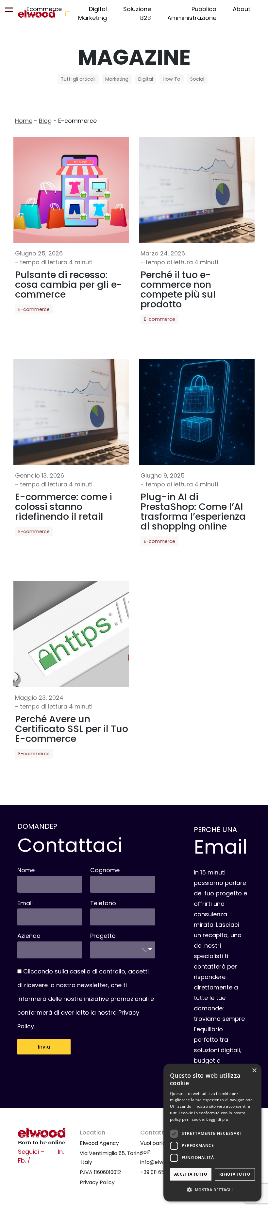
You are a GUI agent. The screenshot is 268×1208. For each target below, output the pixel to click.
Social (197, 79)
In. (61, 1152)
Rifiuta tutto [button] (234, 1174)
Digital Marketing (92, 13)
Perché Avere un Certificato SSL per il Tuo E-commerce (71, 728)
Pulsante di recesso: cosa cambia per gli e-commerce (68, 284)
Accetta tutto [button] (190, 1174)
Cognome (105, 870)
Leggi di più (217, 1119)
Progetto (103, 936)
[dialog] (212, 1132)
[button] (212, 1190)
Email (25, 903)
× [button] (254, 1070)
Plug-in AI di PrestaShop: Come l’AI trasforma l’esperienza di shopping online (193, 511)
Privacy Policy (97, 1182)
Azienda (29, 936)
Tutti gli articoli (78, 79)
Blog (45, 121)
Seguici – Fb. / (31, 1156)
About (241, 9)
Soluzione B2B (137, 13)
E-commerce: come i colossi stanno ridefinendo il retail (63, 506)
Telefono (103, 903)
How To (171, 79)
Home (23, 121)
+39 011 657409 (158, 1172)
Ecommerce (44, 9)
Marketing (116, 79)
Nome (26, 870)
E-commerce (34, 309)
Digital (145, 79)
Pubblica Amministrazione (191, 13)
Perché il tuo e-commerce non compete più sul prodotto (178, 289)
